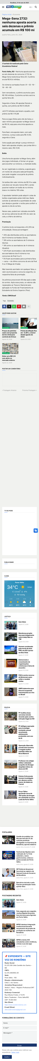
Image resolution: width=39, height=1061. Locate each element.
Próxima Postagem (29, 390)
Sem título (22, 622)
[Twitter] (9, 306)
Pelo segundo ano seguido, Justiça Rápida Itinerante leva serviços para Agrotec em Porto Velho (26, 914)
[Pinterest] (19, 306)
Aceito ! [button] (7, 1057)
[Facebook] (4, 306)
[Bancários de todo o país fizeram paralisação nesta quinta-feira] (8, 886)
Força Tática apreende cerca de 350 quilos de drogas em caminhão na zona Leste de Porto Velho (27, 795)
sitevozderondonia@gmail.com (15, 1009)
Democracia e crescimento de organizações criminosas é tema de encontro (26, 664)
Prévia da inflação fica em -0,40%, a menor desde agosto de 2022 (29, 334)
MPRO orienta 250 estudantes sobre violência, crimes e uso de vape (26, 942)
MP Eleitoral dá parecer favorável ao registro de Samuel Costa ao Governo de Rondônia (26, 872)
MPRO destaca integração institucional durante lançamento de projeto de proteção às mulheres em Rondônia (25, 928)
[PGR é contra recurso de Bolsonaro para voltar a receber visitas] (10, 678)
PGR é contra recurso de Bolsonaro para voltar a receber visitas (26, 678)
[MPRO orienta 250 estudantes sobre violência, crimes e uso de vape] (8, 943)
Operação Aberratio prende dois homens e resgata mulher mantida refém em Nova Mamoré (26, 749)
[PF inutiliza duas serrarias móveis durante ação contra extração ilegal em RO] (10, 716)
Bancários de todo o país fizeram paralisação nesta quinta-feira (25, 884)
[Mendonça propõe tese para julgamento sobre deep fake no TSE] (10, 636)
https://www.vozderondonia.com (15, 1005)
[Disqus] (19, 418)
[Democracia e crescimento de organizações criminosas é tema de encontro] (10, 663)
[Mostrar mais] (29, 306)
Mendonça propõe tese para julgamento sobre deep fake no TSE (26, 636)
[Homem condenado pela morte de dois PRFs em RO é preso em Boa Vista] (10, 650)
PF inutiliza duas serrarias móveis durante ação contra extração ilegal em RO (26, 716)
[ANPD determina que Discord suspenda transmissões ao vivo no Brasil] (10, 691)
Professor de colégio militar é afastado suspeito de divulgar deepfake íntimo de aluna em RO (26, 765)
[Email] (24, 306)
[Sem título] (10, 625)
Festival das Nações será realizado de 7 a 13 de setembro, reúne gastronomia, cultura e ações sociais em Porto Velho (25, 857)
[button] (3, 7)
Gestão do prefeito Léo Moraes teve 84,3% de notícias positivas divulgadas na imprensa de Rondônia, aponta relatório (26, 840)
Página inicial (6, 14)
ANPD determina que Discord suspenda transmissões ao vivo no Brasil (26, 691)
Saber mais (15, 1052)
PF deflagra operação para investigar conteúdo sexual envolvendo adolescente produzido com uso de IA (26, 732)
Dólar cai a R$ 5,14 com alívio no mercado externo (8, 358)
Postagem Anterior (9, 390)
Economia (16, 14)
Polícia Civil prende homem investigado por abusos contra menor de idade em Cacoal (26, 780)
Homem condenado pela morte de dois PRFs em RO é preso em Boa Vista (26, 649)
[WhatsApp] (14, 306)
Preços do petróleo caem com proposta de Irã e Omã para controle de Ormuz (9, 334)
